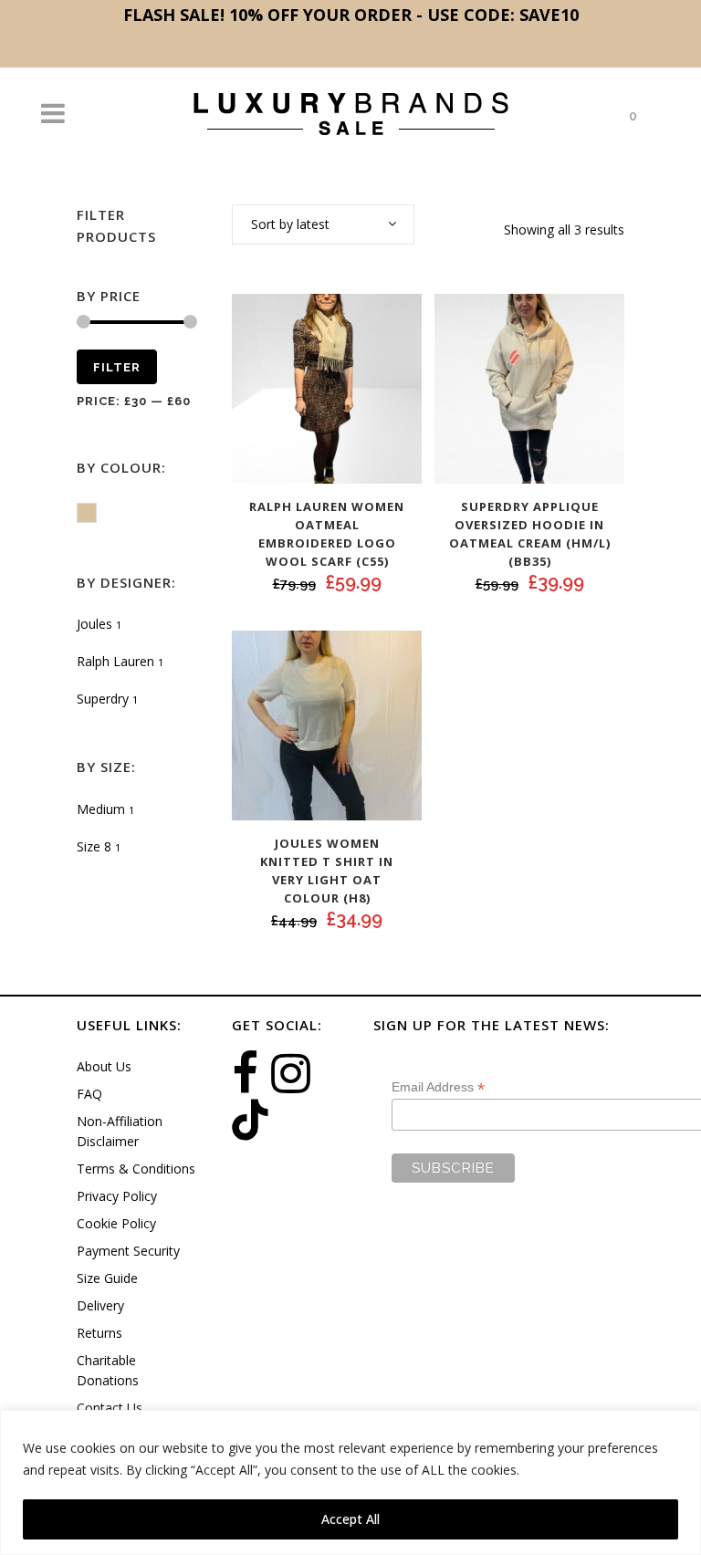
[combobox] (323, 224)
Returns (99, 1332)
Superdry (103, 698)
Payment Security (128, 1250)
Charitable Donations (108, 1370)
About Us (104, 1066)
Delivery (100, 1305)
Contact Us (109, 1407)
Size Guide (107, 1278)
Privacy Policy (117, 1196)
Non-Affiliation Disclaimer (119, 1131)
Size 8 (94, 846)
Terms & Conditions (136, 1168)
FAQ (89, 1093)
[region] (350, 1482)
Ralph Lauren (115, 661)
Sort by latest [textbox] (290, 224)
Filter (117, 367)
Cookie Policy (116, 1223)
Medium (101, 809)
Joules (94, 623)
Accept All (350, 1519)
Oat (96, 514)
